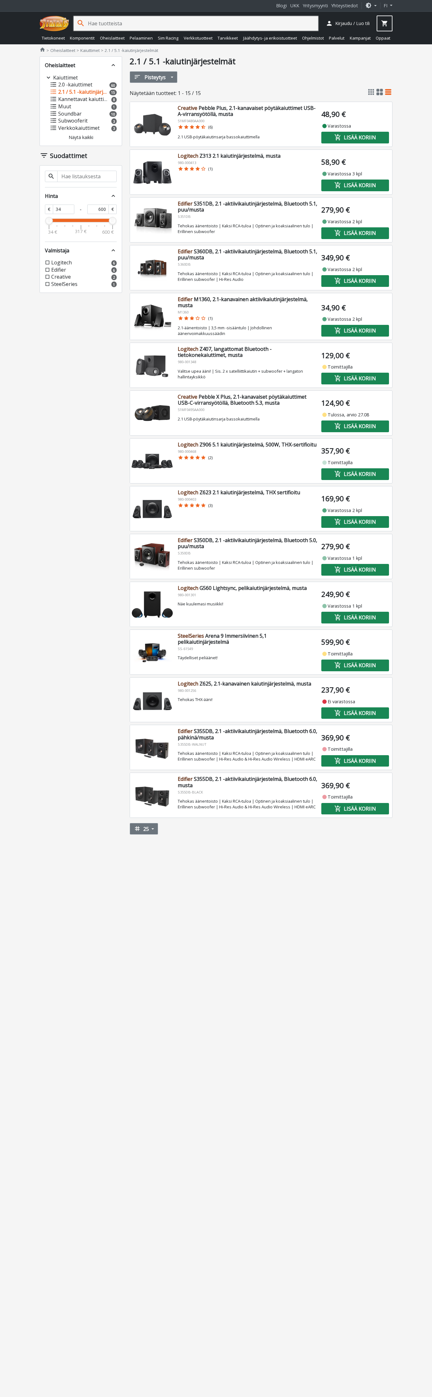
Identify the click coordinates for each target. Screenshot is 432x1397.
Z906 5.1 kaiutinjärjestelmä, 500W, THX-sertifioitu (247, 444)
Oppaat (383, 38)
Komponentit (82, 38)
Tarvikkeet (228, 38)
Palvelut (336, 38)
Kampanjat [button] (360, 38)
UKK (294, 6)
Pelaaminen (141, 38)
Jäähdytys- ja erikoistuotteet (270, 38)
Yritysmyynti (315, 6)
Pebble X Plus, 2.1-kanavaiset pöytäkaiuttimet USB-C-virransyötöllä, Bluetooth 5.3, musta (242, 399)
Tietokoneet (53, 38)
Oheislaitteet (112, 38)
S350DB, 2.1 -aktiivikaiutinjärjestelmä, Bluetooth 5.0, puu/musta (247, 543)
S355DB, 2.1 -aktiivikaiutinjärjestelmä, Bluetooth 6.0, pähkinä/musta (247, 734)
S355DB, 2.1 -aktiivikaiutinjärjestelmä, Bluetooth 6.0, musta (247, 781)
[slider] (49, 220)
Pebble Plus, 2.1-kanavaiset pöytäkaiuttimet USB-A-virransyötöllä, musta (247, 110)
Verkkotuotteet (198, 38)
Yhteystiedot (344, 6)
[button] (371, 6)
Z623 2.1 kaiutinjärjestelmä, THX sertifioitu (239, 492)
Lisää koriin (355, 137)
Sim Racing (168, 38)
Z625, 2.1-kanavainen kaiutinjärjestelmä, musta (244, 683)
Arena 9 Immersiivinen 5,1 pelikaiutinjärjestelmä (222, 638)
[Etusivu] (54, 23)
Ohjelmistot (313, 38)
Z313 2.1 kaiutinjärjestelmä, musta (229, 155)
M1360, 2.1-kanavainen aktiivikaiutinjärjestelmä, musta (243, 302)
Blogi (281, 6)
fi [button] (386, 6)
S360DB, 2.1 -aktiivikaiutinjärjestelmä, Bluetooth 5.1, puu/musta (247, 254)
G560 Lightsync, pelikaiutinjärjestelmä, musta (242, 588)
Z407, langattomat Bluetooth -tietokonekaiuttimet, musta (225, 351)
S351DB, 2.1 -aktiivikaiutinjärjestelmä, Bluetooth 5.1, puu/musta (247, 206)
